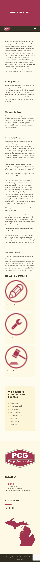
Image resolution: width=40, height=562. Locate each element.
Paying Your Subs (15, 421)
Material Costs (12, 338)
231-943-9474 (11, 484)
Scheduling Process (16, 415)
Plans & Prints (14, 403)
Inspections (13, 418)
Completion (13, 424)
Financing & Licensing (16, 406)
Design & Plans (12, 305)
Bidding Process (13, 371)
